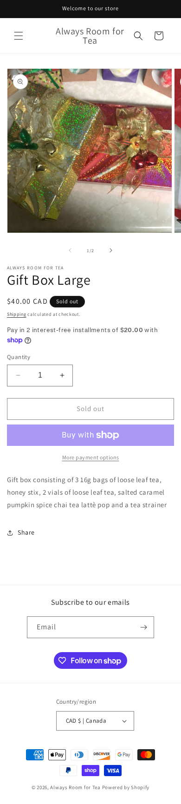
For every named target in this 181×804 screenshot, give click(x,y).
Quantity (18, 357)
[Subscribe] (143, 627)
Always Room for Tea (75, 787)
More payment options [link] (90, 457)
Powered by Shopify (126, 787)
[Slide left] (70, 250)
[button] (18, 36)
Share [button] (26, 532)
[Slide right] (111, 250)
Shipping (16, 314)
